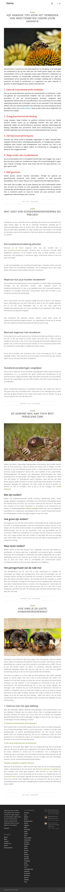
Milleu (26, 846)
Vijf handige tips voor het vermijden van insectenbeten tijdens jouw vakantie (32, 18)
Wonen (26, 877)
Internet (26, 842)
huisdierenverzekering (16, 250)
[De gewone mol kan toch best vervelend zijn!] (32, 442)
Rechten (26, 859)
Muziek (26, 850)
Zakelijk (26, 880)
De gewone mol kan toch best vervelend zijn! (32, 415)
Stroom (26, 865)
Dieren (32, 12)
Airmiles (26, 813)
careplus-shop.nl (25, 108)
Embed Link (7, 843)
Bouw (26, 819)
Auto (25, 815)
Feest (25, 827)
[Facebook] (57, 3)
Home (6, 845)
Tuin (25, 867)
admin (36, 201)
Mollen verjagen (32, 508)
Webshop (27, 875)
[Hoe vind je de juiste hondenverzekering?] (32, 637)
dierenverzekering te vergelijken (47, 769)
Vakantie (26, 871)
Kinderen (26, 844)
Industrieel (27, 840)
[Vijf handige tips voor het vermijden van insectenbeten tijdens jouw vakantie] (32, 47)
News (25, 852)
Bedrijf (26, 817)
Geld (25, 836)
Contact (6, 841)
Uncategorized (28, 869)
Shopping (27, 861)
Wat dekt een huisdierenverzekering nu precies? (32, 213)
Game (26, 831)
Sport (25, 863)
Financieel (27, 829)
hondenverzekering (11, 776)
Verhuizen (27, 873)
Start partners (8, 848)
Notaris (26, 854)
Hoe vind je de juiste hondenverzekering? (32, 610)
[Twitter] (60, 3)
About (6, 837)
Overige (26, 857)
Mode (26, 848)
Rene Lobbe (15, 889)
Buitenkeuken (28, 821)
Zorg (25, 882)
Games (26, 834)
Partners (6, 828)
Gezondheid (27, 838)
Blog (5, 839)
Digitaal (26, 825)
